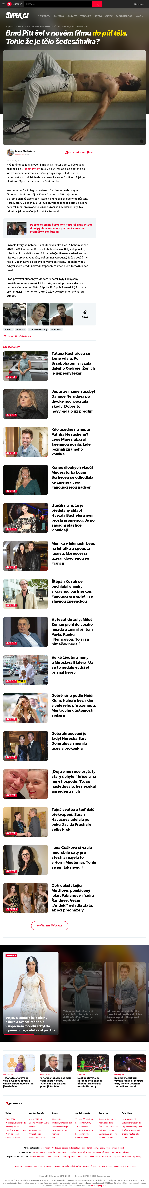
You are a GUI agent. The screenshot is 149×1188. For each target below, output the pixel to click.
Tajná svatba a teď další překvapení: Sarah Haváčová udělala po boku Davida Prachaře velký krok (73, 819)
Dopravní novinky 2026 (132, 1127)
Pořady (72, 16)
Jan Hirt (32, 1127)
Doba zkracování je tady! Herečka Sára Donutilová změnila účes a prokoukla (69, 740)
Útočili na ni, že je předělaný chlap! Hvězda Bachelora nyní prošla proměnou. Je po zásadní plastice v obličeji (73, 517)
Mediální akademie (52, 1166)
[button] (74, 97)
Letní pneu (82, 1156)
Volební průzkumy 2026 (16, 1123)
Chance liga (57, 1119)
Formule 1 (20, 329)
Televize (85, 16)
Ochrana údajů (89, 1166)
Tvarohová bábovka (84, 1130)
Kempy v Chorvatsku (108, 1119)
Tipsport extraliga (60, 1127)
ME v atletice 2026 (60, 1130)
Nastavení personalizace (124, 1166)
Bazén (35, 1152)
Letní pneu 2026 (129, 1119)
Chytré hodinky (119, 1156)
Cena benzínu (92, 1148)
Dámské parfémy (69, 1156)
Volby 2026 (10, 1119)
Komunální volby (13, 1137)
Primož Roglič (35, 1134)
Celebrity (44, 16)
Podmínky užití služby (71, 1166)
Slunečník (72, 1152)
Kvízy (108, 16)
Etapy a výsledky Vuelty (39, 1123)
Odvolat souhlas (105, 1166)
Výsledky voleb (12, 1127)
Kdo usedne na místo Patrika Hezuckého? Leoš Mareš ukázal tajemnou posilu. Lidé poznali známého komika (71, 441)
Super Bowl (56, 329)
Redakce (38, 1166)
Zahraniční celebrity (38, 329)
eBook (71, 152)
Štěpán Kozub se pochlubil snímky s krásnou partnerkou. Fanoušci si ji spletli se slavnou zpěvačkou (72, 591)
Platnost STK (127, 1137)
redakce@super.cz (99, 1186)
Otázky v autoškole (130, 1134)
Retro (98, 16)
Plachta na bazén (47, 1152)
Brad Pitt (8, 329)
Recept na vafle (82, 1134)
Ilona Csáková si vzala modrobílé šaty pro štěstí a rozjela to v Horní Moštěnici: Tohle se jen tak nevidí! (74, 857)
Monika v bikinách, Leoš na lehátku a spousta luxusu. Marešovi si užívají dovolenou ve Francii (73, 553)
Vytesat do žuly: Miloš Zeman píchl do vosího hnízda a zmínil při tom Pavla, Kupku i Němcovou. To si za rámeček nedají (72, 631)
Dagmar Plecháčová (25, 151)
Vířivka (126, 1152)
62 (92, 152)
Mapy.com (45, 1148)
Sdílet (82, 152)
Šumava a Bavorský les (108, 1127)
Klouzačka (82, 1152)
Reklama (28, 1166)
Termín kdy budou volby (16, 1130)
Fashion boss (124, 16)
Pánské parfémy (134, 1156)
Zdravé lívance (81, 1127)
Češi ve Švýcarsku (106, 1130)
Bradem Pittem (31, 168)
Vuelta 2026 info (36, 1119)
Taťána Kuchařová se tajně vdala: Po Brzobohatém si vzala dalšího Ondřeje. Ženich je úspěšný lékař (73, 363)
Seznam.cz (139, 4)
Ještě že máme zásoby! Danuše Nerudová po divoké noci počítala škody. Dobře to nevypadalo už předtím (73, 401)
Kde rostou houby (77, 1148)
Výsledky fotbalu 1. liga (62, 1123)
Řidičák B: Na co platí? (131, 1130)
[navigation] (3, 4)
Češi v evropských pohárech (112, 1148)
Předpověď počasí (60, 1148)
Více (138, 16)
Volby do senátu (12, 1134)
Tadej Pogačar (35, 1130)
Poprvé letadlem (106, 1123)
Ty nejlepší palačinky (84, 1119)
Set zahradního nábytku (98, 1152)
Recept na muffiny (83, 1123)
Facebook (18, 1166)
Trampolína (61, 1152)
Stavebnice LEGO (52, 1156)
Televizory (106, 1156)
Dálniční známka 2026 (131, 1123)
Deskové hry (94, 1156)
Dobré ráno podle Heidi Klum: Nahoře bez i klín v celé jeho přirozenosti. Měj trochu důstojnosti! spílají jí (74, 705)
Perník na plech (81, 1137)
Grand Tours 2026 (37, 1137)
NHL (54, 1137)
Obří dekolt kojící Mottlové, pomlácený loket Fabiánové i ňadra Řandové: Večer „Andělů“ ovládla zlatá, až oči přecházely (73, 897)
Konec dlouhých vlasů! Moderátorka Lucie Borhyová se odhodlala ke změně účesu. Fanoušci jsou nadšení (72, 477)
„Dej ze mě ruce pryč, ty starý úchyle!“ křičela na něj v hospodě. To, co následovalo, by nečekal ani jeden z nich (74, 781)
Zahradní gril (116, 1152)
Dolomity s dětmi (106, 1137)
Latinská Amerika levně (108, 1134)
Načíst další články (49, 925)
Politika (59, 16)
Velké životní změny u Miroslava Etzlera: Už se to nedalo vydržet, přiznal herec (72, 664)
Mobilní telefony (37, 1156)
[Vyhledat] (97, 4)
